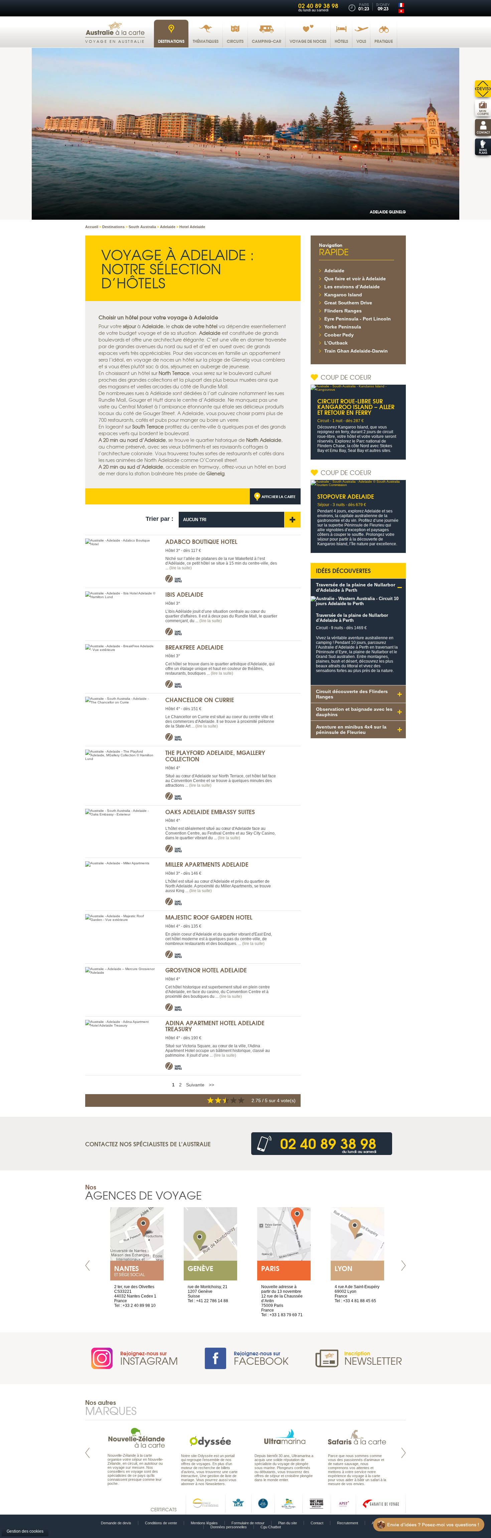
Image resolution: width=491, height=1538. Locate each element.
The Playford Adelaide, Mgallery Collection (215, 755)
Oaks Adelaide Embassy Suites (210, 811)
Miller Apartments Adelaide (207, 864)
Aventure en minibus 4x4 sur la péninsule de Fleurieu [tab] (351, 729)
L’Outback (336, 343)
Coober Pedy (339, 335)
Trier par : (159, 518)
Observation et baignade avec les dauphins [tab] (354, 711)
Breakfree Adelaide (194, 647)
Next (403, 1265)
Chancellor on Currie (199, 699)
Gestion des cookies (25, 1531)
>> (211, 1084)
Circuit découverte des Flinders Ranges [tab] (352, 694)
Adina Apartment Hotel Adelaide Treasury (215, 1026)
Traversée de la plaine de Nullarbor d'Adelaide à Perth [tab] (355, 587)
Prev (87, 1265)
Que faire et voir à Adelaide (355, 278)
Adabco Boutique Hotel (201, 541)
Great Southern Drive (348, 302)
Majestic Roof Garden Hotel (208, 917)
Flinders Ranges (343, 310)
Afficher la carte (279, 496)
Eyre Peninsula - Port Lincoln (357, 318)
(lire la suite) (180, 568)
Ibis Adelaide (184, 594)
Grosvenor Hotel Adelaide (206, 969)
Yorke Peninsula (342, 326)
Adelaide (334, 270)
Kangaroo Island (343, 294)
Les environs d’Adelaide (352, 286)
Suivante (195, 1084)
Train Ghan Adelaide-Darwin (356, 351)
